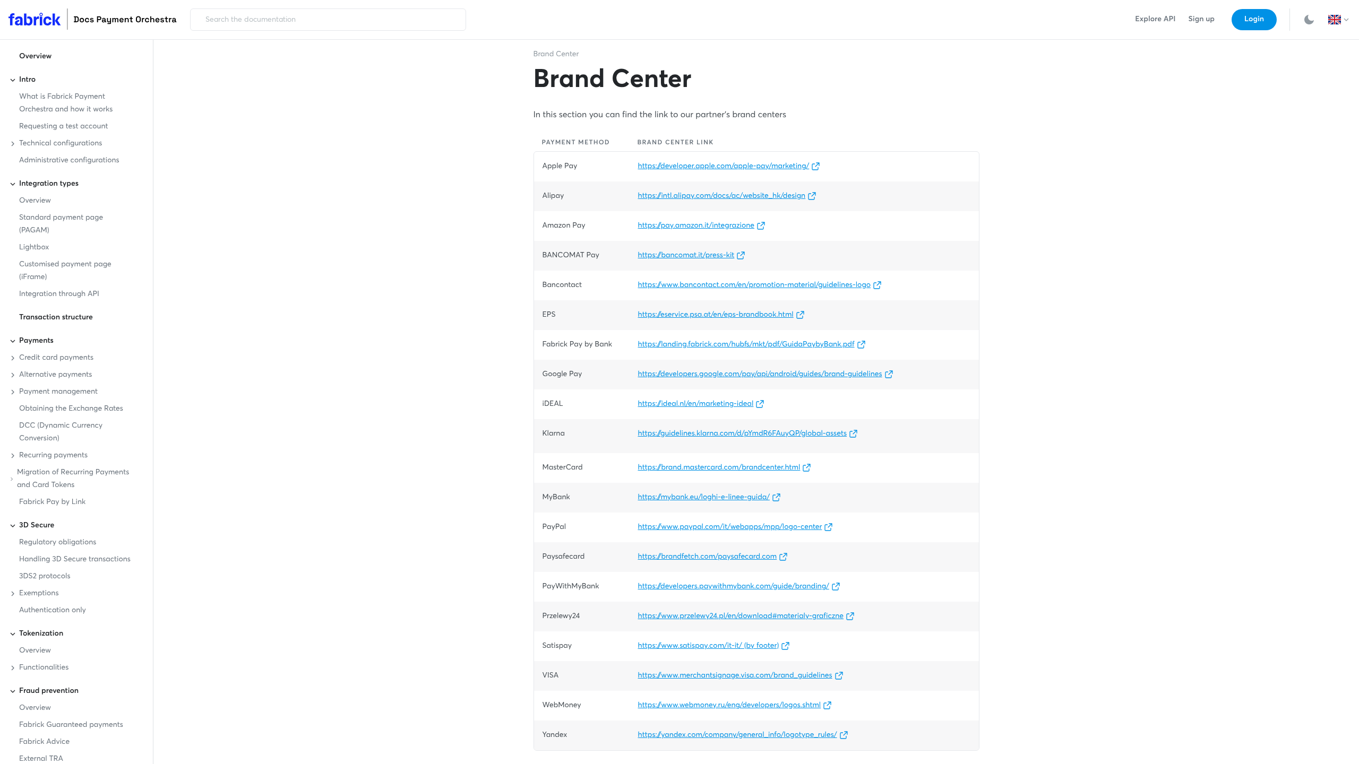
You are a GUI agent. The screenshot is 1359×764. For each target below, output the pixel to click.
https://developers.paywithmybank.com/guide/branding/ (733, 587)
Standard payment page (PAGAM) (61, 224)
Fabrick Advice (44, 742)
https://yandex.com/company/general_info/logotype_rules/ (737, 735)
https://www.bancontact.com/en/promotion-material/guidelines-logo (754, 285)
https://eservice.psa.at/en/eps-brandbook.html (716, 315)
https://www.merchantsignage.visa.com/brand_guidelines (735, 676)
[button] (1339, 19)
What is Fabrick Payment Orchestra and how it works (66, 103)
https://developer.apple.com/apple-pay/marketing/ (724, 166)
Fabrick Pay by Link (52, 502)
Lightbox (34, 247)
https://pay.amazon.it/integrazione (696, 226)
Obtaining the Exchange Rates (71, 409)
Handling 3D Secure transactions (75, 559)
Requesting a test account (63, 127)
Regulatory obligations (57, 542)
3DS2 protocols (45, 576)
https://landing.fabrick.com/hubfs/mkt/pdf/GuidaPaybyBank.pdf (746, 345)
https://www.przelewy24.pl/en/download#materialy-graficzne (741, 616)
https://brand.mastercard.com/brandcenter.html (719, 468)
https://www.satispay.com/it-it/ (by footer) (708, 646)
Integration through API (59, 294)
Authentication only (52, 610)
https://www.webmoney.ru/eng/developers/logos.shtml (729, 705)
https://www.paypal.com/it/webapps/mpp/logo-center (730, 527)
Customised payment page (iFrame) (65, 271)
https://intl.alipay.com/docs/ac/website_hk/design (722, 196)
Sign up (1202, 19)
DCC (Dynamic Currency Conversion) (60, 432)
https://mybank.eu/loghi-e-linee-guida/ (704, 497)
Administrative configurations (69, 160)
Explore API (1155, 19)
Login (1254, 19)
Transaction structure (56, 318)
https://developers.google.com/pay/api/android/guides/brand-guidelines (760, 374)
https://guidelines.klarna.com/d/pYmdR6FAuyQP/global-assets (742, 434)
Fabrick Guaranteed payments (71, 725)
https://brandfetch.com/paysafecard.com (707, 557)
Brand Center (556, 54)
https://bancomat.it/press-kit (686, 255)
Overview (35, 56)
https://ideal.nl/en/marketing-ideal (696, 404)
